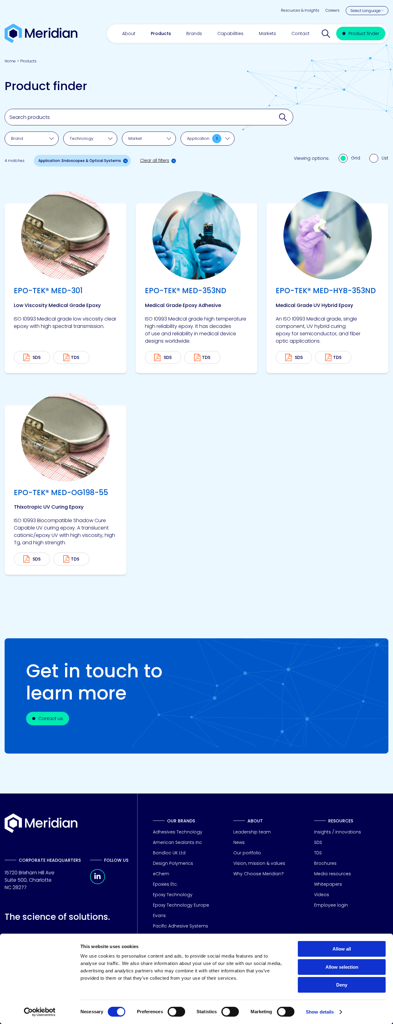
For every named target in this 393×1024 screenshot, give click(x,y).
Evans (159, 915)
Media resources (332, 874)
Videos (321, 895)
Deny (341, 984)
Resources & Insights (300, 10)
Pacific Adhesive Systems (180, 926)
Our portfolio (247, 853)
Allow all (342, 948)
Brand (17, 138)
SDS (318, 842)
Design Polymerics (173, 863)
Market (135, 138)
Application (202, 138)
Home (10, 61)
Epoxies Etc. (165, 884)
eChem (161, 874)
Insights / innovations (337, 832)
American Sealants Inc (177, 842)
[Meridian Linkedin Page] (97, 882)
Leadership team (252, 832)
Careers (332, 10)
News (239, 842)
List (385, 158)
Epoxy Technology (173, 895)
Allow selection (341, 967)
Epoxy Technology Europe (181, 905)
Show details (320, 1011)
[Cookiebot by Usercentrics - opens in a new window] (40, 1012)
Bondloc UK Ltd (169, 853)
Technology (81, 138)
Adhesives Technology (177, 832)
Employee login (331, 905)
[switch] (176, 1012)
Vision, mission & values (259, 863)
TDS (75, 357)
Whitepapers (328, 884)
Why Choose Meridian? (258, 874)
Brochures (325, 863)
